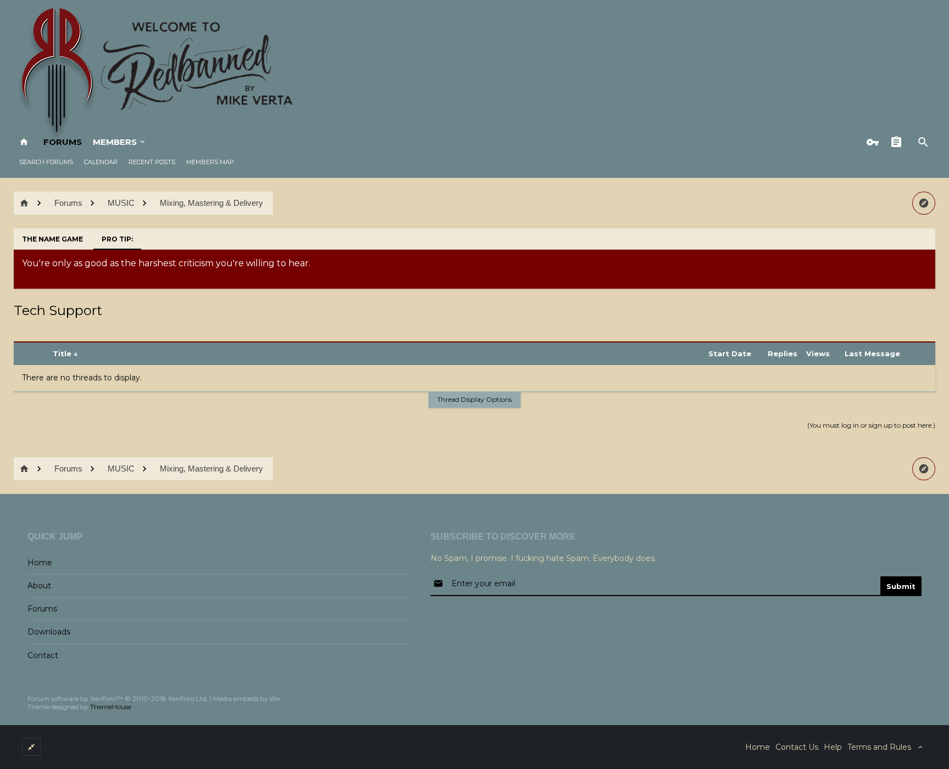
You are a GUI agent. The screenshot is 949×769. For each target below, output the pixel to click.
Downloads (48, 632)
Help (833, 747)
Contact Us (796, 747)
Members (115, 142)
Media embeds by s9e (246, 698)
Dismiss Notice (928, 260)
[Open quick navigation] (923, 203)
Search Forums (46, 162)
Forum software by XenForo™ (117, 698)
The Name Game (52, 239)
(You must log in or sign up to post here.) (871, 425)
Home (39, 563)
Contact (42, 655)
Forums (62, 142)
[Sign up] (899, 142)
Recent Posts (152, 162)
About (39, 586)
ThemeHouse (110, 707)
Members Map (210, 162)
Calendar (101, 162)
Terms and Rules (879, 747)
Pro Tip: (117, 239)
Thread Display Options (474, 399)
